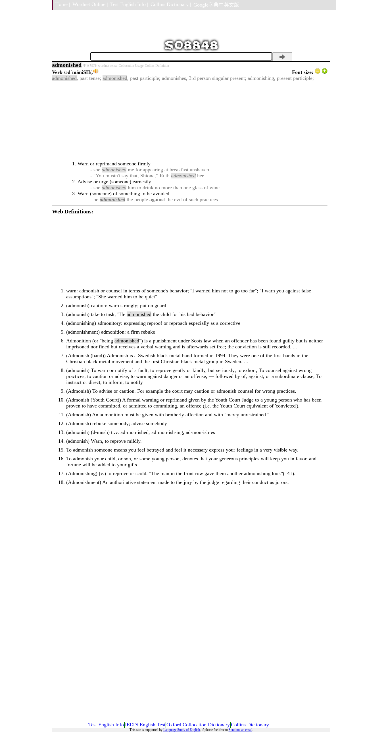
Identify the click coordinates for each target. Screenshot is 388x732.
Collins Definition (157, 66)
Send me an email (240, 730)
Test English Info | (129, 4)
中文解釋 (90, 66)
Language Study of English (181, 730)
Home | (62, 4)
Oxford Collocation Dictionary (198, 724)
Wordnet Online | (90, 4)
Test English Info (106, 724)
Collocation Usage (131, 66)
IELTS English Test (145, 724)
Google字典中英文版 (216, 5)
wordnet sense (107, 66)
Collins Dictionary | (171, 4)
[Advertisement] (189, 121)
